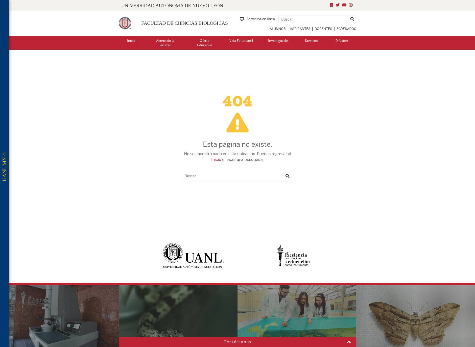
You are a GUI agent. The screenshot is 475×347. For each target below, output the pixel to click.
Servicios (312, 41)
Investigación (278, 41)
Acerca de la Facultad (165, 43)
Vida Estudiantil (241, 41)
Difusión (341, 41)
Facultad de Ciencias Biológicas (184, 23)
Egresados (346, 29)
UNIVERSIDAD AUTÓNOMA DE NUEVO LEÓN (172, 5)
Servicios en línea (260, 19)
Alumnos (278, 29)
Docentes (323, 29)
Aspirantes (300, 29)
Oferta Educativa (204, 43)
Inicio (131, 41)
